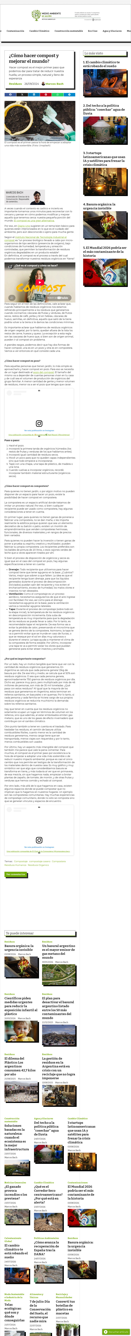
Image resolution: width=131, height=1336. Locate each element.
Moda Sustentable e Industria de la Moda (14, 1297)
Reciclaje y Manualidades (64, 1296)
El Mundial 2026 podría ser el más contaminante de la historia (81, 1192)
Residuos (15, 83)
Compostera (59, 861)
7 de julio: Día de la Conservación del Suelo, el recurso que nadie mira (40, 1311)
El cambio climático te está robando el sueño (16, 1251)
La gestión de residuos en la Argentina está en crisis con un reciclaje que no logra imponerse (58, 1068)
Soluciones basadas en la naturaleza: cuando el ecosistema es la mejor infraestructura (16, 1137)
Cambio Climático (39, 31)
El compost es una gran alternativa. (34, 220)
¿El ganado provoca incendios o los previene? (15, 1192)
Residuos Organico (38, 865)
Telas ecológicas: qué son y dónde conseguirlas (14, 1312)
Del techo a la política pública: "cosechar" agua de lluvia (46, 1128)
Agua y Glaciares (112, 31)
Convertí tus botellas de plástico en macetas (65, 1307)
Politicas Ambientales (46, 1238)
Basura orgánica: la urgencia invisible (19, 948)
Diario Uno (24, 226)
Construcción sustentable (69, 31)
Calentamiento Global (12, 1240)
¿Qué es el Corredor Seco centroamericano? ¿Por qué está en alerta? (48, 1194)
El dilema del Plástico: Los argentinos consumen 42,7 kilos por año (20, 1066)
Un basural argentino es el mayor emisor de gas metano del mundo (58, 952)
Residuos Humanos (15, 865)
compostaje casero (39, 861)
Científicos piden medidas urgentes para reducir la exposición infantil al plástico (20, 1006)
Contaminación (15, 31)
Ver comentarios (15, 874)
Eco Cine (92, 31)
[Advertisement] (39, 167)
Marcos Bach (55, 83)
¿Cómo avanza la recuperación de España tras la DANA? (46, 1248)
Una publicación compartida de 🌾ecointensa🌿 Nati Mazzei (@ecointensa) (39, 435)
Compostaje (21, 861)
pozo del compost (43, 372)
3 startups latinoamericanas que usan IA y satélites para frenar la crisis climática (81, 1132)
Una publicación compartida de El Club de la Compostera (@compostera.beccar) (39, 851)
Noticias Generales (15, 1182)
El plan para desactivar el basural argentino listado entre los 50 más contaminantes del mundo (58, 1008)
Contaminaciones (78, 1182)
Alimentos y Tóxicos (36, 1296)
